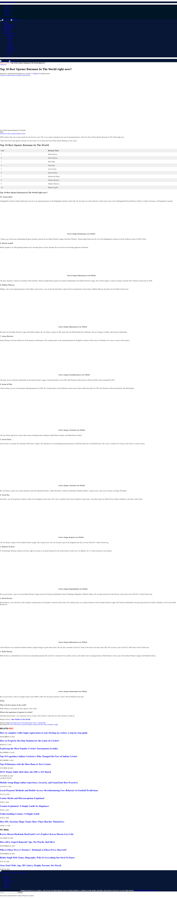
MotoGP (9, 38)
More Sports (9, 33)
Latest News (9, 25)
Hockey (9, 46)
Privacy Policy (8, 7)
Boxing (9, 40)
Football (8, 30)
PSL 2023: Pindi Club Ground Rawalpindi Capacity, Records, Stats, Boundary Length (32, 724)
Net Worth (10, 50)
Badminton (10, 45)
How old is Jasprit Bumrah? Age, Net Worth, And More (27, 842)
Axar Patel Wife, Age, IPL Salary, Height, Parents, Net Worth (30, 865)
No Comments (34, 73)
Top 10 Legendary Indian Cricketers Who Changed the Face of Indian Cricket (38, 756)
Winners (9, 51)
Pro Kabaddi (11, 48)
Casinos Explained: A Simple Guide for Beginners (24, 806)
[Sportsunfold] (11, 20)
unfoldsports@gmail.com (145, 890)
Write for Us (7, 12)
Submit (20, 892)
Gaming (9, 35)
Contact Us (7, 13)
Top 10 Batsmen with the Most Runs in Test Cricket (25, 764)
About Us (6, 5)
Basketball (10, 36)
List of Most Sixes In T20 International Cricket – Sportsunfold (27, 723)
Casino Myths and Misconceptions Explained (22, 798)
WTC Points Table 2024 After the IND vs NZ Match (25, 772)
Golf (8, 56)
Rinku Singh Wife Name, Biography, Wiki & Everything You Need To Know (37, 857)
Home (6, 23)
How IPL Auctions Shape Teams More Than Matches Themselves (32, 821)
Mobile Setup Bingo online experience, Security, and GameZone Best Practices (39, 782)
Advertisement (8, 10)
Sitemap (6, 887)
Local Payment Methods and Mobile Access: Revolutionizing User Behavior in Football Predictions (49, 790)
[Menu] (0, 20)
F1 (8, 55)
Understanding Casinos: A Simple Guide (20, 814)
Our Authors (7, 15)
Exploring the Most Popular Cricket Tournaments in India (29, 748)
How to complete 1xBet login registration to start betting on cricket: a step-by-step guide (43, 733)
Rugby (9, 53)
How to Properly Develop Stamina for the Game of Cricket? (29, 740)
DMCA (6, 9)
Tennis (9, 43)
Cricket (7, 28)
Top (5, 31)
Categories (9, 26)
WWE (9, 41)
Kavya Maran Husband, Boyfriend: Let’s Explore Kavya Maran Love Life (36, 834)
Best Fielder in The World (21, 719)
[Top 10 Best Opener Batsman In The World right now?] (55, 128)
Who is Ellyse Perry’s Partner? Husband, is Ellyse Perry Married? (33, 850)
